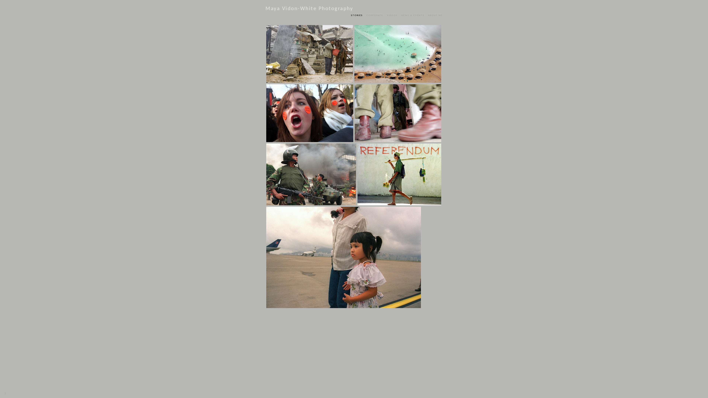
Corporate (374, 15)
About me (435, 15)
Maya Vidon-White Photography (309, 8)
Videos (392, 15)
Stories (357, 15)
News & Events (412, 15)
